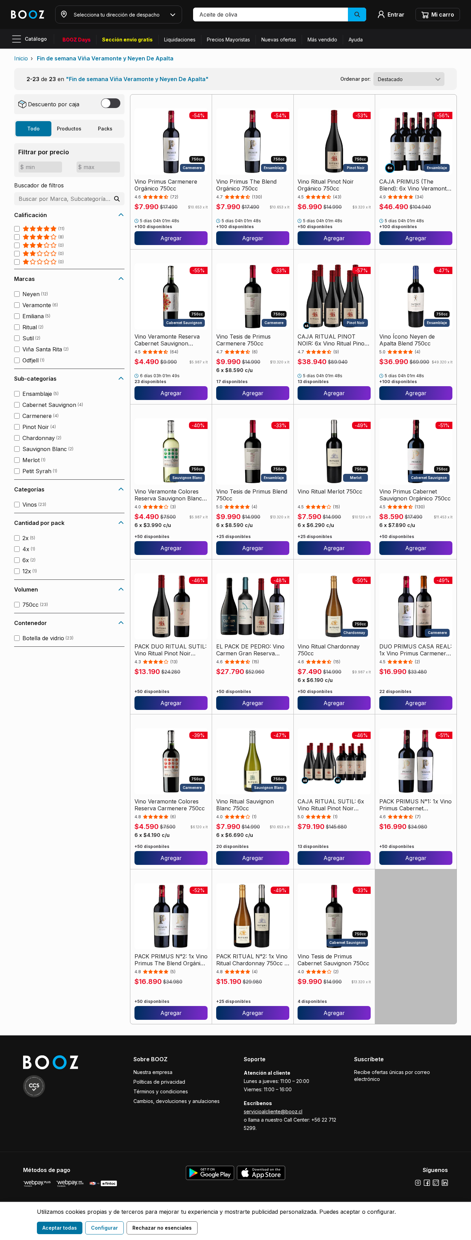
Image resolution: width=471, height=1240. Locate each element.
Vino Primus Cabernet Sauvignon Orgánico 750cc (415, 495)
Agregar (171, 238)
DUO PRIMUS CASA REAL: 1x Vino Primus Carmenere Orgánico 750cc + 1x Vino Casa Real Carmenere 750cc (415, 650)
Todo (33, 128)
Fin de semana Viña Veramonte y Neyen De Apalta (105, 58)
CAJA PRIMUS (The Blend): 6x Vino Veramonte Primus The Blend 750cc (414, 185)
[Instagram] (418, 1183)
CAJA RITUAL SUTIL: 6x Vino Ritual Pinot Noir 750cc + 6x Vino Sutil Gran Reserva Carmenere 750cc (333, 805)
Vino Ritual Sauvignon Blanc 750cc (245, 805)
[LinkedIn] (445, 1183)
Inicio (21, 58)
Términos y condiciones (160, 1091)
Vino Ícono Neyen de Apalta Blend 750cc (407, 340)
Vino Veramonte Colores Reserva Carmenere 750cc (169, 805)
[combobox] (408, 79)
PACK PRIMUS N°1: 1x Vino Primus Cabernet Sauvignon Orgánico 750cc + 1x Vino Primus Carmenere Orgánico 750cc (415, 805)
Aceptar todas (59, 1228)
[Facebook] (427, 1183)
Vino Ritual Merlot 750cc (330, 491)
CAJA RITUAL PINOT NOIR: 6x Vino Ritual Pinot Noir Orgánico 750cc (332, 340)
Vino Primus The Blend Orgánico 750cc (246, 185)
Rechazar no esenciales (162, 1228)
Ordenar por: (355, 79)
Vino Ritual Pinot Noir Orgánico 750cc (326, 185)
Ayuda (356, 39)
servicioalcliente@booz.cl (273, 1111)
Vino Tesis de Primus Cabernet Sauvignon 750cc (333, 960)
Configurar (104, 1228)
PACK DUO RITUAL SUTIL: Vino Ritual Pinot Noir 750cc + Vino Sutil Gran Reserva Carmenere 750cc (170, 650)
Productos (69, 128)
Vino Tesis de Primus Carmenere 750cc (243, 340)
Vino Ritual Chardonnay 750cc (329, 650)
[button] (279, 14)
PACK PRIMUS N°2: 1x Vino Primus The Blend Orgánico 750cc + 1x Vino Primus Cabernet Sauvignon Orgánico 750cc (171, 960)
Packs (105, 128)
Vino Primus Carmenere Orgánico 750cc (165, 185)
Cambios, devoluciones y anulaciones (176, 1101)
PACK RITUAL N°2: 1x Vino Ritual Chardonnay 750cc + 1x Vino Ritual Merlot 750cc (252, 960)
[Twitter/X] (436, 1183)
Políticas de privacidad (159, 1082)
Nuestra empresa (152, 1072)
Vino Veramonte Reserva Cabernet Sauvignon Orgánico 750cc (167, 340)
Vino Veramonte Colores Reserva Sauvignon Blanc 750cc (168, 495)
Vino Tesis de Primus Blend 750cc (251, 495)
